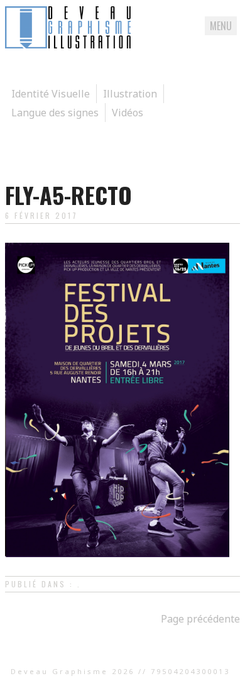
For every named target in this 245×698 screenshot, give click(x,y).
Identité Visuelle (50, 94)
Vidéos (127, 112)
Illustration (130, 94)
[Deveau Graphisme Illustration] (68, 45)
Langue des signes (55, 112)
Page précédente (200, 619)
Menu (221, 25)
